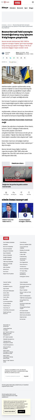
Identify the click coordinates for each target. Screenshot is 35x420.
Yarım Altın (6, 297)
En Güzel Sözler (24, 310)
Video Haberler (24, 282)
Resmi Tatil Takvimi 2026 (8, 361)
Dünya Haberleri (7, 255)
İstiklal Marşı (23, 252)
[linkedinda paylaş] (10, 57)
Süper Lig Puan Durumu (7, 312)
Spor (26, 8)
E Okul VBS (22, 254)
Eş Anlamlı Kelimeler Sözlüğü (25, 304)
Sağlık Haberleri (7, 257)
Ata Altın (5, 299)
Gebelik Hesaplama (8, 339)
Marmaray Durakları (25, 315)
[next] (32, 213)
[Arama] (2, 2)
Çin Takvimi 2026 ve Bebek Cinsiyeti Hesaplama (8, 333)
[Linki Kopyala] (24, 57)
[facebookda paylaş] (3, 57)
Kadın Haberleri (7, 259)
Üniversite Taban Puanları (24, 287)
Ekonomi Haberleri (8, 246)
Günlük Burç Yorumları (23, 259)
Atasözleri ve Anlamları (6, 325)
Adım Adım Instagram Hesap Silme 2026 (8, 357)
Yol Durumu (23, 266)
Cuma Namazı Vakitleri (24, 247)
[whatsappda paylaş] (14, 57)
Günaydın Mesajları (8, 291)
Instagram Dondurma (23, 273)
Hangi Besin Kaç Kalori (24, 300)
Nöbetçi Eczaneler (24, 250)
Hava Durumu (23, 264)
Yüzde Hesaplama (8, 345)
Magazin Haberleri (8, 251)
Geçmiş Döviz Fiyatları (7, 347)
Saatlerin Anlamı (7, 286)
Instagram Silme (24, 276)
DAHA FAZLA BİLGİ (10, 411)
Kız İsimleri (22, 319)
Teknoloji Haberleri (8, 261)
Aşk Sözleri (6, 288)
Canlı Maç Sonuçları (8, 310)
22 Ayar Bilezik (7, 303)
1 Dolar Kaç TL (6, 305)
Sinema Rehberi (24, 268)
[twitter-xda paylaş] (6, 57)
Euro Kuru (5, 271)
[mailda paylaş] (17, 57)
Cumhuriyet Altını (8, 301)
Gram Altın (6, 293)
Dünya (5, 7)
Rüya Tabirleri (23, 290)
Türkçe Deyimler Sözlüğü (7, 329)
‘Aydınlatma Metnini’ (9, 408)
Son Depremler (24, 262)
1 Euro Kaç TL (6, 308)
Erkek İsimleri (23, 317)
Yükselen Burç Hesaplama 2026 (8, 341)
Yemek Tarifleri (7, 282)
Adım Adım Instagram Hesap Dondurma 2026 (8, 352)
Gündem (13, 8)
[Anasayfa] (6, 238)
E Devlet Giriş (23, 256)
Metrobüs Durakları (25, 313)
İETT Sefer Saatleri (8, 337)
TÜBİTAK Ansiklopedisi (26, 298)
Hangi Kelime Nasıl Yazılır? (25, 307)
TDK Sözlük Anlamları (25, 284)
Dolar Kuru (6, 269)
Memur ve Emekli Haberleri (7, 264)
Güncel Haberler (7, 249)
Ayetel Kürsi (6, 284)
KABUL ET (21, 411)
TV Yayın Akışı (23, 271)
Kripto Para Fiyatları (8, 273)
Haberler (4, 25)
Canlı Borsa (23, 242)
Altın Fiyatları (6, 267)
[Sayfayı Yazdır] (21, 57)
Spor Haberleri (7, 253)
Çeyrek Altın (6, 295)
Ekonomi (20, 8)
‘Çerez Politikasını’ (21, 407)
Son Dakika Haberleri (8, 242)
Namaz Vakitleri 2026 (25, 244)
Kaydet (26, 376)
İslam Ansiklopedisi (25, 295)
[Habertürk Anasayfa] (17, 2)
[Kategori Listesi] (33, 2)
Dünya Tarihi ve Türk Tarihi (25, 292)
